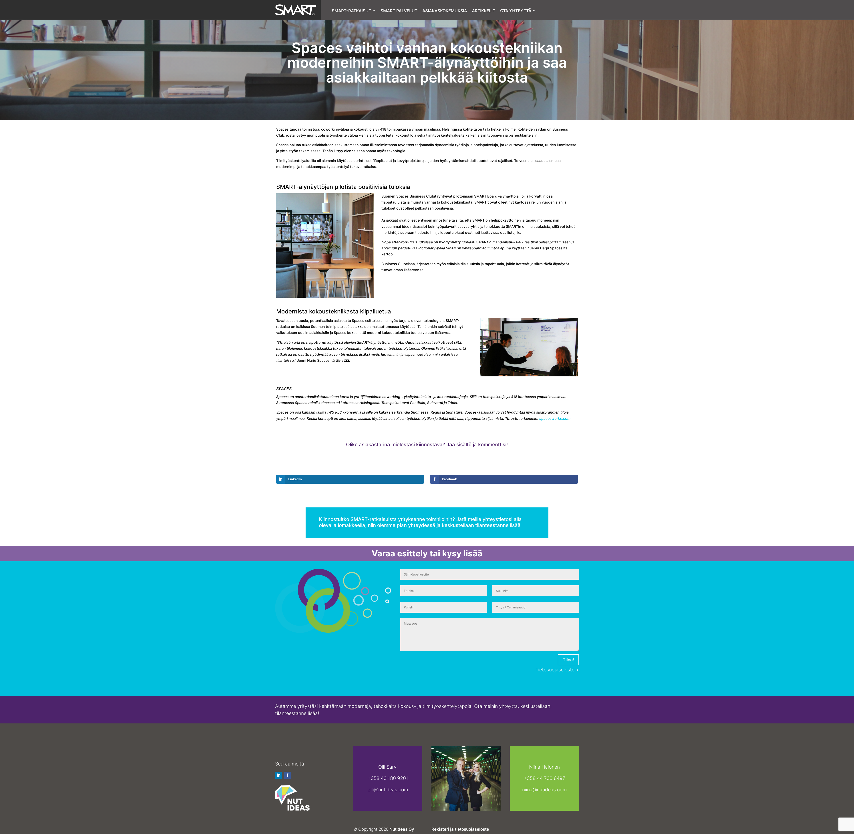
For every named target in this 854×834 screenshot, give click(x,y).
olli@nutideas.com (388, 789)
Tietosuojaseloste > (557, 669)
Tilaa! (568, 659)
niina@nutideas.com (544, 789)
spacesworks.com (554, 418)
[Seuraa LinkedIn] (278, 775)
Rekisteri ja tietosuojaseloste (460, 829)
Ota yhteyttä (515, 10)
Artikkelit (483, 10)
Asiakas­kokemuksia (444, 10)
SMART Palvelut (399, 10)
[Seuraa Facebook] (287, 775)
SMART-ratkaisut (351, 10)
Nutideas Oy (401, 829)
